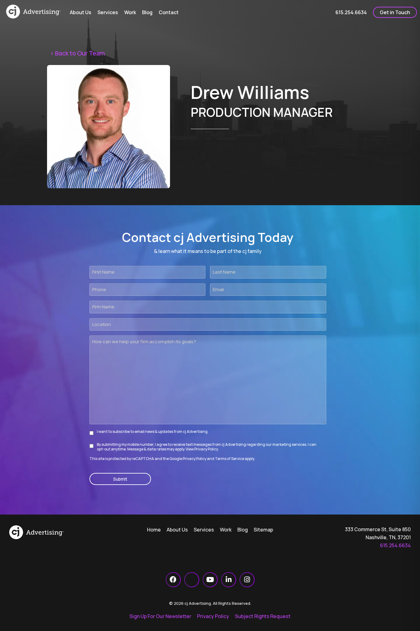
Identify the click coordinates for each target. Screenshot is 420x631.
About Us (177, 529)
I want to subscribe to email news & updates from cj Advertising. (152, 431)
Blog (242, 529)
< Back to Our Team (77, 53)
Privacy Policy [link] (194, 458)
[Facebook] (173, 579)
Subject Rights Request (263, 616)
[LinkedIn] (228, 579)
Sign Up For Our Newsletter (160, 616)
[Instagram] (247, 579)
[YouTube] (210, 579)
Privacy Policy (206, 449)
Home (154, 529)
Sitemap (263, 529)
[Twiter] (191, 579)
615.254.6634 (395, 545)
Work (226, 529)
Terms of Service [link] (229, 458)
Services (204, 529)
